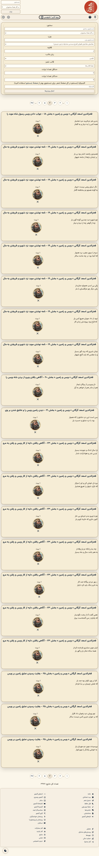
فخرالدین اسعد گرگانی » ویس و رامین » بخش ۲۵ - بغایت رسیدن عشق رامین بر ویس (49, 674)
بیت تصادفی (87, 797)
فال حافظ (88, 803)
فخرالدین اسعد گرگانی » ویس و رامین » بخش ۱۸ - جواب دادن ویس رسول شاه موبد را (49, 114)
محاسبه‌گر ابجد (38, 810)
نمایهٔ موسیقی (86, 807)
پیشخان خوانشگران (36, 816)
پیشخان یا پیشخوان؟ (36, 820)
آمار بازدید (40, 831)
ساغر (41, 800)
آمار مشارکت (39, 828)
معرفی (89, 829)
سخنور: (49, 25)
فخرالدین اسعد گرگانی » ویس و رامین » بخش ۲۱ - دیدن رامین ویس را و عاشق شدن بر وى (49, 410)
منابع (41, 834)
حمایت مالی (87, 838)
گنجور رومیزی (38, 797)
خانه (89, 794)
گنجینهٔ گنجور (38, 807)
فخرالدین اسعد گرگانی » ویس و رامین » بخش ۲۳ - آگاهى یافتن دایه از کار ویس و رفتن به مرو (49, 443)
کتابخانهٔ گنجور (38, 803)
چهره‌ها (88, 835)
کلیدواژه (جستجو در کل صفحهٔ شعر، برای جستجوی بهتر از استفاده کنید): (49, 83)
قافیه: (49, 47)
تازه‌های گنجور (86, 816)
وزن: (49, 36)
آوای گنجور (39, 813)
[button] (95, 17)
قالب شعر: (49, 62)
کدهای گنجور (38, 794)
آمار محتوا (87, 842)
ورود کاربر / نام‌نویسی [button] (51, 17)
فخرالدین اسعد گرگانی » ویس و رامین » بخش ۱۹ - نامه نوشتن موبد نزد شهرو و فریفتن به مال (49, 147)
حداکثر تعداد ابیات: (49, 76)
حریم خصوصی (38, 841)
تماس (41, 838)
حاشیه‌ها (88, 810)
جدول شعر (87, 800)
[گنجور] (91, 7)
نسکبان (40, 823)
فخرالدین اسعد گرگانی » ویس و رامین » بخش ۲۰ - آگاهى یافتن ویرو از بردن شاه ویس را (49, 377)
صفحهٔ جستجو (32, 83)
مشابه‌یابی (87, 813)
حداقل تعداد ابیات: (49, 69)
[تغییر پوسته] (5, 850)
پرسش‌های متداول (85, 832)
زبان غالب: (49, 54)
